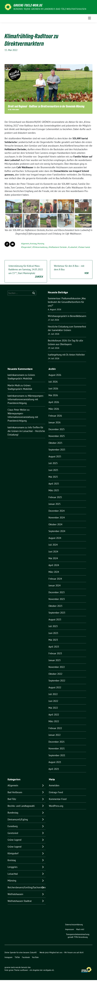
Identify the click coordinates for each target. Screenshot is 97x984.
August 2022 (54, 687)
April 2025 (53, 483)
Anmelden (54, 785)
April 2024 (53, 565)
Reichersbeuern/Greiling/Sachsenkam (27, 887)
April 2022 (53, 714)
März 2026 (53, 408)
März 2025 (53, 490)
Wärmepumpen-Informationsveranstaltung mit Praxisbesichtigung (26, 399)
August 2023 (54, 619)
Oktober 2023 (55, 605)
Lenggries (12, 866)
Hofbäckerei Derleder (58, 247)
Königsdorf (13, 853)
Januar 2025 (54, 503)
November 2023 (56, 599)
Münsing (40, 243)
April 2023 (53, 646)
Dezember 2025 (56, 429)
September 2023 (56, 612)
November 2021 (56, 748)
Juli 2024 (53, 544)
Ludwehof (73, 247)
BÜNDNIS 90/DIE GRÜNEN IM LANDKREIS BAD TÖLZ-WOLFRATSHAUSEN (50, 8)
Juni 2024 (53, 551)
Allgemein (25, 243)
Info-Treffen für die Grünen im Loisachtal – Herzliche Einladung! (26, 431)
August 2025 (54, 456)
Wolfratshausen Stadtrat (20, 900)
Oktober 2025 (55, 442)
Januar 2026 (54, 422)
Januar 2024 (54, 585)
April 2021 (53, 768)
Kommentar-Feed (57, 799)
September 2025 (56, 449)
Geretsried (13, 833)
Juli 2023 (53, 626)
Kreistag (33, 243)
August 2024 (54, 537)
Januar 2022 (54, 734)
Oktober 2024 (55, 524)
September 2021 (56, 755)
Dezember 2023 (56, 592)
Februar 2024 (55, 578)
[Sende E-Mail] (12, 244)
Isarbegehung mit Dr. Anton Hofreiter (66, 354)
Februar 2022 (55, 728)
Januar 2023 (54, 660)
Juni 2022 (53, 701)
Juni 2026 (53, 388)
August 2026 (54, 374)
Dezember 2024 (56, 510)
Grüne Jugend (14, 839)
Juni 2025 (53, 470)
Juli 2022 (53, 694)
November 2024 (56, 517)
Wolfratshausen (15, 894)
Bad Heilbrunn (15, 792)
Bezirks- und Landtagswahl (21, 805)
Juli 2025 (53, 463)
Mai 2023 (53, 639)
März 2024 (53, 571)
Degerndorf (26, 247)
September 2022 (56, 680)
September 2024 (56, 531)
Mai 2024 (53, 558)
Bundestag (13, 812)
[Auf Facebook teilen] (7, 244)
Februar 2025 (55, 497)
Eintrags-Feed (56, 792)
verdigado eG (48, 970)
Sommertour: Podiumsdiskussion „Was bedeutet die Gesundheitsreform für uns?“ (67, 302)
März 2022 (53, 721)
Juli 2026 (53, 381)
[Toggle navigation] (89, 18)
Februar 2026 (55, 415)
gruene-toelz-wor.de (28, 5)
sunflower (24, 970)
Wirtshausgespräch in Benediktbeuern (67, 316)
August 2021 (54, 762)
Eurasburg (13, 826)
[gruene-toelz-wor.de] (8, 6)
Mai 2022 (53, 707)
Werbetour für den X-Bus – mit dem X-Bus (71, 269)
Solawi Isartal (84, 247)
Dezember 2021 (56, 741)
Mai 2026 (53, 395)
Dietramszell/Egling (18, 819)
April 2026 (53, 402)
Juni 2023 (53, 633)
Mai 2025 (53, 476)
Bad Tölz (12, 799)
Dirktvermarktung (40, 247)
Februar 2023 (55, 653)
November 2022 (56, 666)
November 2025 (56, 436)
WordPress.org (56, 805)
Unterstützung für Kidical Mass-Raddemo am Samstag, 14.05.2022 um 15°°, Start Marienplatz (25, 271)
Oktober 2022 (55, 673)
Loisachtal (13, 873)
